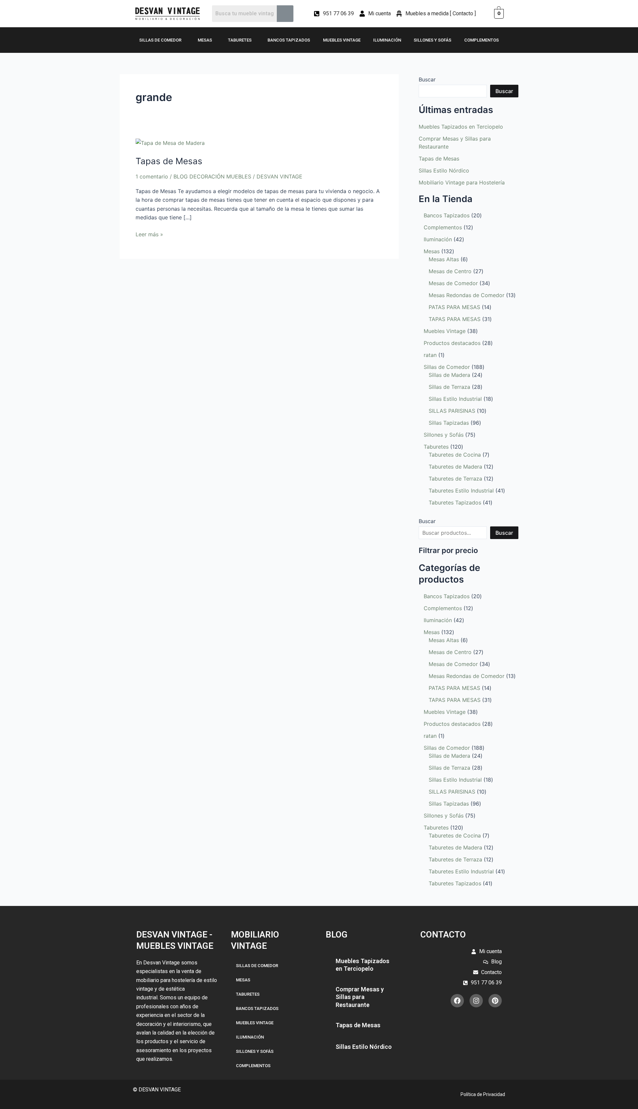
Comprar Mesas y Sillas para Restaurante (360, 997)
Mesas (205, 40)
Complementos (481, 40)
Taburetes (240, 40)
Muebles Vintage (342, 40)
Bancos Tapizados (288, 40)
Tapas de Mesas (169, 161)
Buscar (427, 79)
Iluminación (387, 40)
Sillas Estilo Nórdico (444, 170)
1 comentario (152, 176)
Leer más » (149, 234)
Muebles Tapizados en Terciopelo (461, 126)
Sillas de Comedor (160, 40)
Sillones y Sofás (432, 40)
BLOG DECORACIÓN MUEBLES (212, 176)
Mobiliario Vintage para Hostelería (462, 182)
